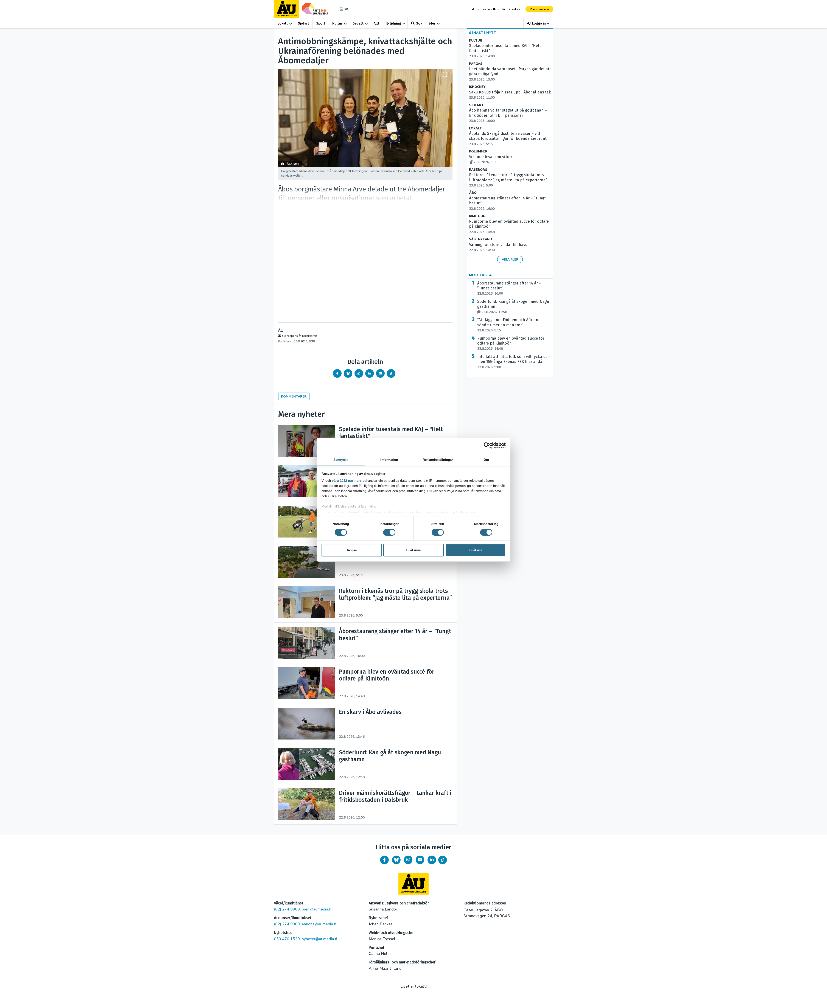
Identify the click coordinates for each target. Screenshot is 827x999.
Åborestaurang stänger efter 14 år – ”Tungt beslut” (509, 288)
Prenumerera (539, 9)
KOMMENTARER (293, 396)
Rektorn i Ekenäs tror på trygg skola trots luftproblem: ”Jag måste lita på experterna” (508, 180)
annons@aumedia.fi (319, 924)
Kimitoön (477, 216)
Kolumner (478, 151)
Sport (320, 23)
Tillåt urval (413, 550)
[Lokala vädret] (342, 9)
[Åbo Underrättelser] (413, 884)
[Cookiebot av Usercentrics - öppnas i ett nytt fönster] (487, 445)
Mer (432, 23)
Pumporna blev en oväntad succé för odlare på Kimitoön (510, 343)
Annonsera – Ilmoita (488, 9)
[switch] (389, 532)
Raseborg (478, 170)
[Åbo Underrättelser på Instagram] (408, 860)
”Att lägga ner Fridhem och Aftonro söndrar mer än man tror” (508, 324)
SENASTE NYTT (482, 32)
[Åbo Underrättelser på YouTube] (420, 860)
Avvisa (352, 550)
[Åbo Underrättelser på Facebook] (384, 860)
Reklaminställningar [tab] (438, 459)
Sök (419, 23)
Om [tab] (486, 459)
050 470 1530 (287, 939)
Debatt (358, 23)
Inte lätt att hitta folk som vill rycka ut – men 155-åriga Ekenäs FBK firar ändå (513, 361)
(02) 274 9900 (287, 909)
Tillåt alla (475, 550)
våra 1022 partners (347, 480)
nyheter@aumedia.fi (319, 939)
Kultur (337, 23)
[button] (538, 23)
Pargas (475, 64)
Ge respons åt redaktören (299, 336)
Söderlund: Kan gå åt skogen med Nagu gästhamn (513, 306)
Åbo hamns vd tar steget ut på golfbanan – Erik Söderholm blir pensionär (508, 115)
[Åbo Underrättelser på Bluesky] (396, 860)
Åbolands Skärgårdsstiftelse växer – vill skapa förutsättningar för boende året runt (508, 138)
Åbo (473, 193)
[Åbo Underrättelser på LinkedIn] (431, 860)
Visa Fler (510, 259)
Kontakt (515, 9)
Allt (376, 23)
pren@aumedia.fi (316, 909)
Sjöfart (303, 23)
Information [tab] (389, 459)
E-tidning (393, 23)
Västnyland (480, 239)
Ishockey (477, 87)
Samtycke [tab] (340, 459)
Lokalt (283, 23)
